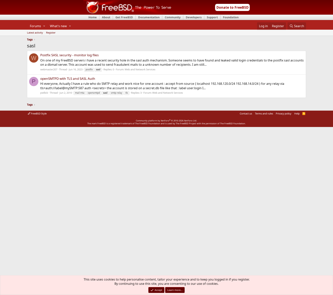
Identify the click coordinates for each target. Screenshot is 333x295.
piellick (44, 92)
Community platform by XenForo (166, 120)
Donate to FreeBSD (232, 7)
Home (92, 17)
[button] (44, 26)
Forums (35, 26)
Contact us (246, 113)
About (106, 17)
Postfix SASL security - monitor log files (69, 55)
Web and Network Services (140, 69)
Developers (194, 17)
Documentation (149, 17)
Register (51, 32)
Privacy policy (283, 113)
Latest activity (35, 32)
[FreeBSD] (127, 13)
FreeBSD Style (38, 113)
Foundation (231, 17)
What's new (58, 26)
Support (212, 17)
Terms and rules (264, 113)
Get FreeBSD (124, 17)
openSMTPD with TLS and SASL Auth (67, 78)
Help (297, 113)
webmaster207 (48, 69)
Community (173, 17)
